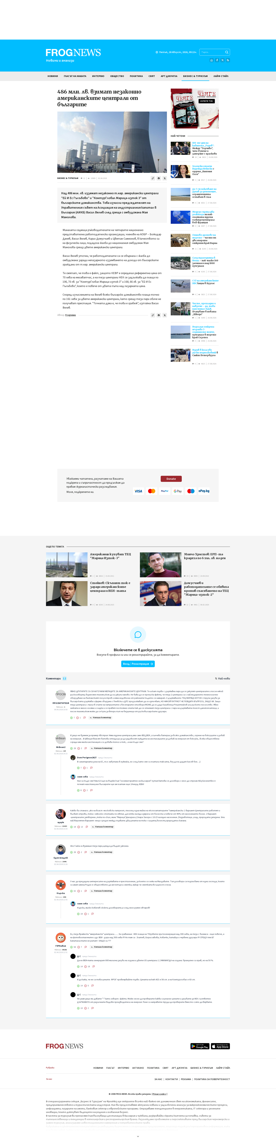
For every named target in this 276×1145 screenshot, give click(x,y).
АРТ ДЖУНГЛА (179, 1068)
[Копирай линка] (153, 178)
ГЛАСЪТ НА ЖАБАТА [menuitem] (75, 76)
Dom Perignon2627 (86, 757)
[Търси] (226, 52)
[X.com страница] (222, 60)
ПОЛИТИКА (153, 1068)
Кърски (61, 893)
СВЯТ (166, 1068)
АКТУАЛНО (138, 1068)
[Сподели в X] (164, 178)
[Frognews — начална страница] (64, 1046)
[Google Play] (200, 1046)
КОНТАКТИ (171, 1079)
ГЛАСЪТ (110, 1068)
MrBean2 (60, 747)
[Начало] (212, 60)
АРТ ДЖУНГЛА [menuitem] (169, 76)
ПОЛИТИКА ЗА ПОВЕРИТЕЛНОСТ (212, 1079)
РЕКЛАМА (186, 1079)
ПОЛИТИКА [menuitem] (136, 76)
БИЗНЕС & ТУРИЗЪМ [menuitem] (195, 76)
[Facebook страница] (217, 60)
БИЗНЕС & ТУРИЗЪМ (67, 178)
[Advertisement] (138, 20)
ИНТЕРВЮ (123, 1068)
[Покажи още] (138, 1136)
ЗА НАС (158, 1079)
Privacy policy (159, 1094)
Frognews (70, 315)
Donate (171, 479)
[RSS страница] (228, 60)
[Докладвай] (84, 718)
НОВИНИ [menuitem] (53, 76)
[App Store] (220, 1046)
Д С (79, 956)
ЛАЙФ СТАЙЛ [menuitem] (221, 76)
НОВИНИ (98, 1068)
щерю (60, 822)
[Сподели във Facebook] (159, 178)
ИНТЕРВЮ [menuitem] (98, 76)
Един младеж (61, 857)
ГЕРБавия (60, 946)
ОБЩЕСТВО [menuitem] (117, 76)
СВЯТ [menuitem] (152, 76)
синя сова (82, 776)
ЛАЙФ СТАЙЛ (223, 1068)
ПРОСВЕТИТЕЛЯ (61, 703)
